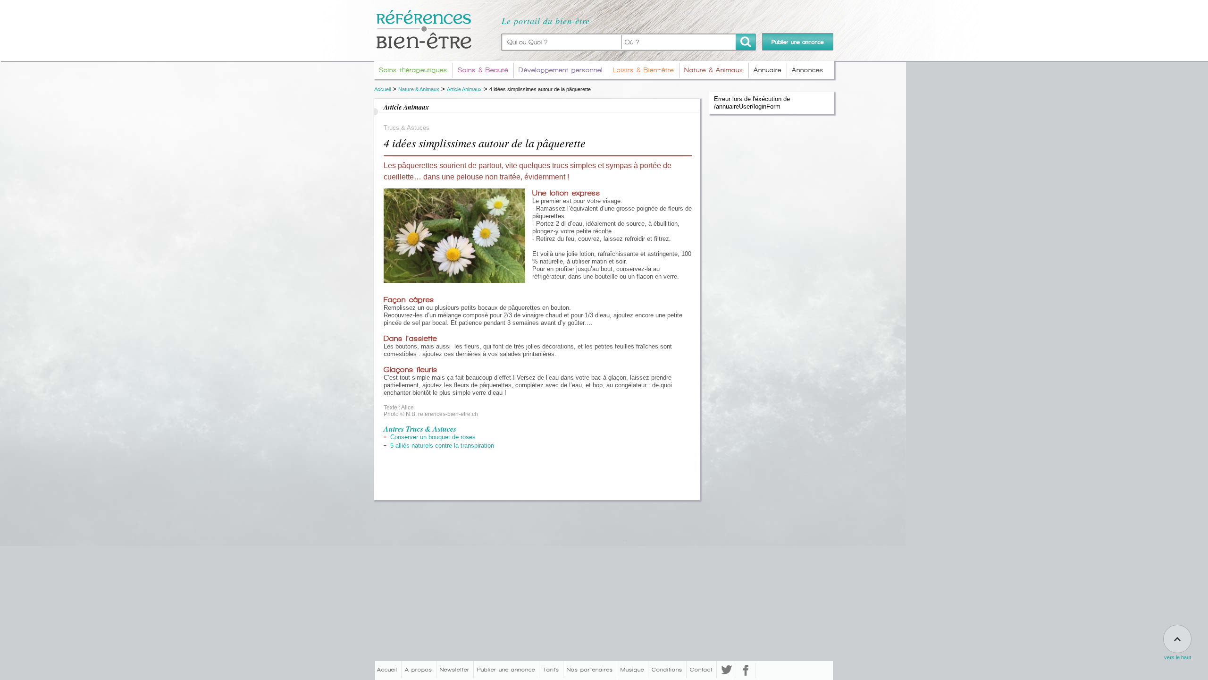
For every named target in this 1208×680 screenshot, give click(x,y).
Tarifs (551, 669)
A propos (418, 669)
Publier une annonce (506, 669)
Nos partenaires (590, 669)
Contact (701, 669)
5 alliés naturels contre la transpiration (442, 445)
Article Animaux (464, 89)
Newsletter (455, 669)
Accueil (382, 89)
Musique (632, 669)
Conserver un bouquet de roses (433, 437)
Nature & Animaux (418, 89)
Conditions (667, 669)
